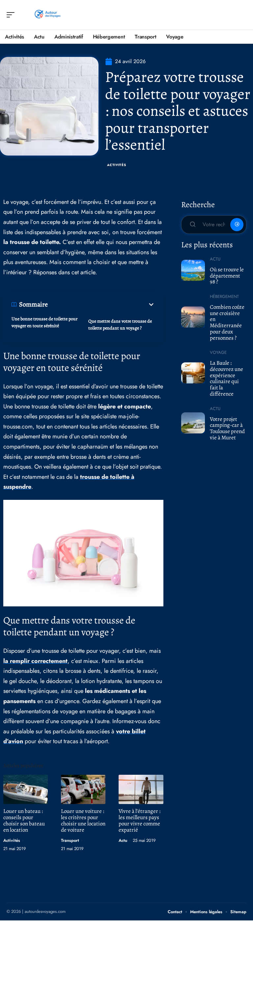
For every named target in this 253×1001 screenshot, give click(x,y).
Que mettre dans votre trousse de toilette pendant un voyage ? (120, 324)
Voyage (218, 352)
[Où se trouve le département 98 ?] (193, 270)
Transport (70, 840)
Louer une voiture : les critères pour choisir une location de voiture (83, 820)
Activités (116, 164)
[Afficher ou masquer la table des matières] (101, 304)
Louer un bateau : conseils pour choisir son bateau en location (24, 820)
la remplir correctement (35, 661)
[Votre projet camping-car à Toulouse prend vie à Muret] (193, 422)
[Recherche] (241, 15)
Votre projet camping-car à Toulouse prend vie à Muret (227, 428)
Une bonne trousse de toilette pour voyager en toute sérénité (44, 322)
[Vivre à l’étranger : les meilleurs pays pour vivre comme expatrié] (141, 789)
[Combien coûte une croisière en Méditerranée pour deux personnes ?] (193, 317)
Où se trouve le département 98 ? (227, 275)
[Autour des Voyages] (47, 15)
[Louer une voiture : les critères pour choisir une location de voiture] (83, 789)
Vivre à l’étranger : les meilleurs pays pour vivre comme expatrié (139, 820)
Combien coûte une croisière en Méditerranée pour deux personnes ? (227, 322)
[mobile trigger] (12, 15)
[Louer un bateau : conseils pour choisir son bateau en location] (25, 789)
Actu (123, 840)
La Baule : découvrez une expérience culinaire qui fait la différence (226, 378)
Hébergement (224, 296)
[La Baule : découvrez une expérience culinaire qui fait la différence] (193, 372)
